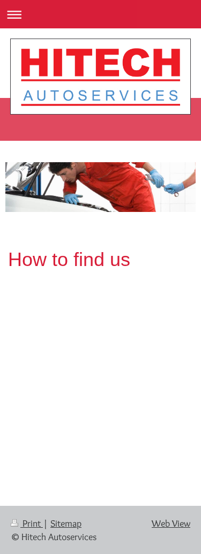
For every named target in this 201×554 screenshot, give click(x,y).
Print (31, 523)
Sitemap (65, 523)
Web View (171, 523)
